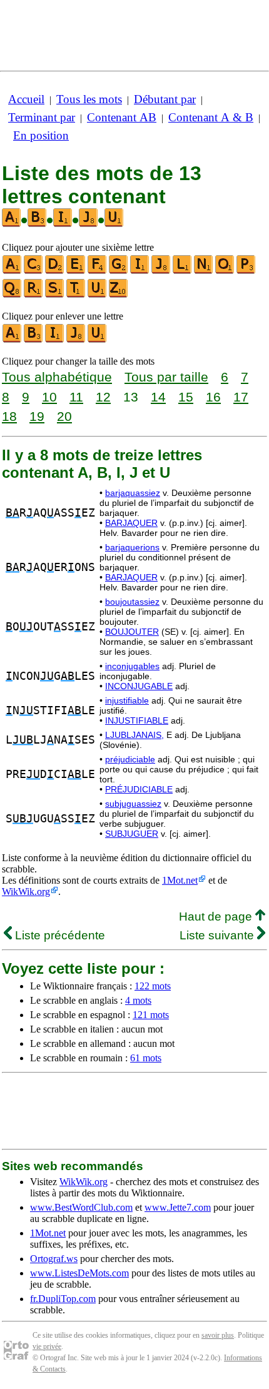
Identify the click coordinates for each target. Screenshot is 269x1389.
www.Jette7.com (178, 1207)
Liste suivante (218, 935)
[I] (140, 271)
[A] (12, 271)
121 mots (151, 1014)
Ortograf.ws (54, 1258)
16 (213, 397)
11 (76, 397)
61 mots (145, 1058)
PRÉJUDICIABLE (139, 789)
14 (158, 397)
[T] (76, 295)
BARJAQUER (131, 523)
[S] (55, 295)
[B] (33, 340)
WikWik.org (26, 891)
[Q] (12, 295)
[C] (33, 271)
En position (41, 135)
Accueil (26, 99)
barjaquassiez (132, 493)
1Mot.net (180, 880)
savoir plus (217, 1335)
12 (103, 397)
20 (64, 416)
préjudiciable (130, 759)
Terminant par (41, 117)
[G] (118, 271)
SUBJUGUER (131, 834)
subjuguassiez (133, 804)
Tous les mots (89, 99)
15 (185, 397)
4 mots (138, 1000)
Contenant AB (121, 117)
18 (9, 416)
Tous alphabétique (57, 377)
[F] (97, 271)
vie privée (47, 1346)
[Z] (118, 295)
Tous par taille (166, 377)
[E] (76, 271)
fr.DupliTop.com (63, 1298)
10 (49, 397)
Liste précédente (58, 935)
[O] (225, 271)
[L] (182, 271)
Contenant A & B (210, 117)
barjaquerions (132, 547)
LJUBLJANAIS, (134, 735)
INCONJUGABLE (139, 686)
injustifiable (127, 700)
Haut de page (217, 916)
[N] (204, 271)
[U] (97, 295)
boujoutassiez (132, 602)
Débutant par (165, 99)
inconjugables (132, 666)
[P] (246, 271)
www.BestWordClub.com (81, 1207)
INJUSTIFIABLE (136, 720)
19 (36, 416)
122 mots (152, 986)
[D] (55, 271)
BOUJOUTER (132, 632)
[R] (33, 295)
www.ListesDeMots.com (79, 1273)
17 (240, 397)
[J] (161, 271)
